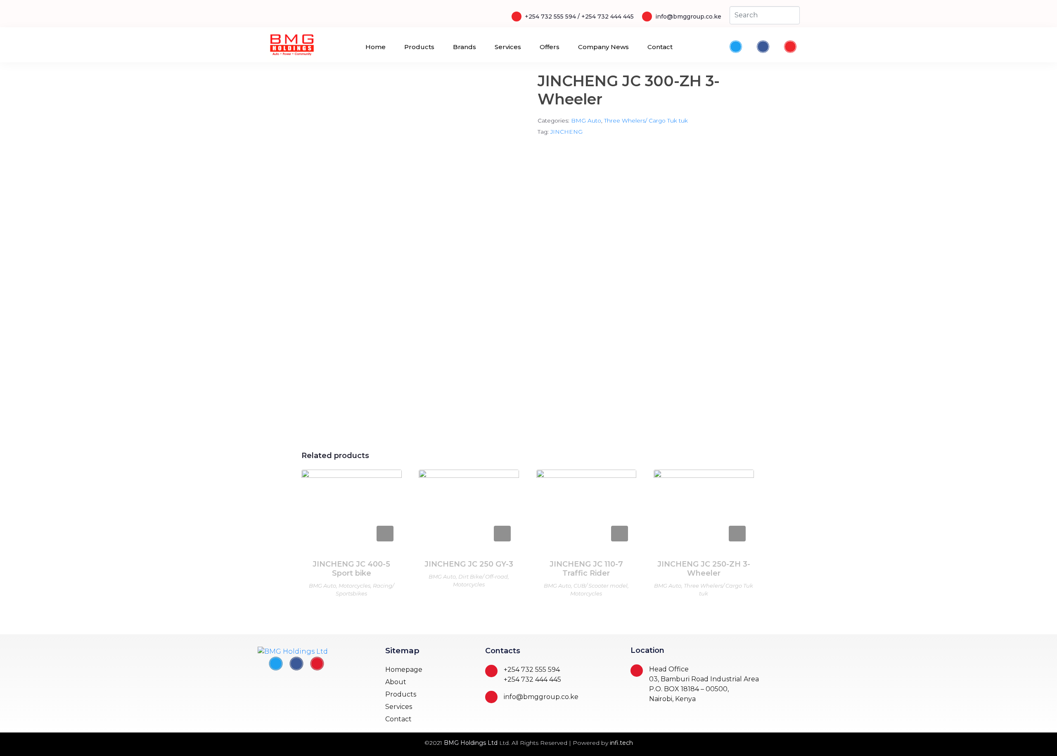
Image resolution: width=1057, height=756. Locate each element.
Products (419, 47)
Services (508, 47)
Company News (603, 47)
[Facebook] (763, 46)
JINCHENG (566, 131)
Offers (549, 47)
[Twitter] (735, 46)
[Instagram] (790, 46)
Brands (464, 47)
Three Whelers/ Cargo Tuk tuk (646, 120)
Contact (660, 47)
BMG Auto (586, 120)
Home (375, 47)
